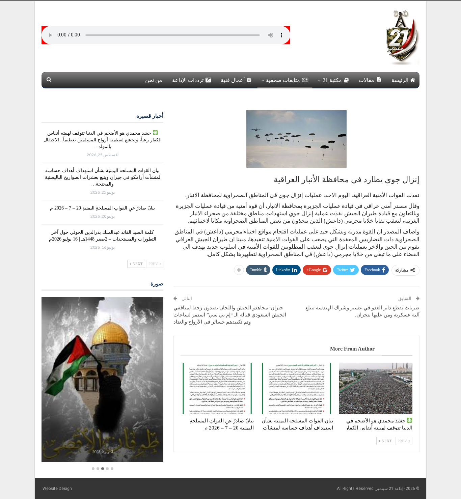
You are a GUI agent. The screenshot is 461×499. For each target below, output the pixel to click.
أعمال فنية (233, 80)
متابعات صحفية (283, 80)
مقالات (366, 80)
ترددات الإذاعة (188, 80)
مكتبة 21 (332, 80)
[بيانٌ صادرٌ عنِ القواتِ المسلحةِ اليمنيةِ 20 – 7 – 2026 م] (217, 388)
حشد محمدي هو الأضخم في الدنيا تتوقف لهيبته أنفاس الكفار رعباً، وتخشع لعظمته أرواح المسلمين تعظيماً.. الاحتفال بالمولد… (103, 140)
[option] (102, 380)
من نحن (153, 80)
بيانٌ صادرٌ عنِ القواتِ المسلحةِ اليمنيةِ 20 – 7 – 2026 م (102, 208)
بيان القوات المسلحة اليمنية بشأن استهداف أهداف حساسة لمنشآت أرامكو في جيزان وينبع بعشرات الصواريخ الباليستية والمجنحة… (102, 177)
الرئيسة (399, 80)
